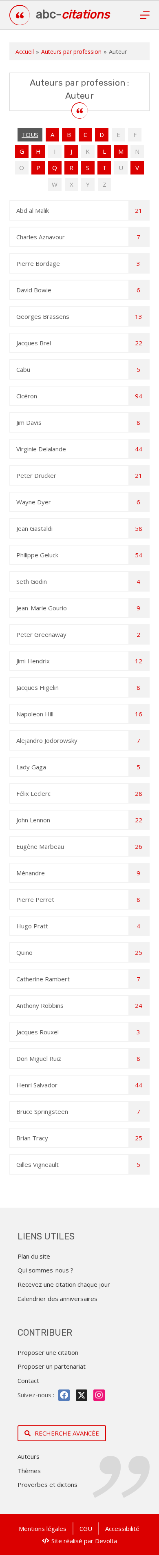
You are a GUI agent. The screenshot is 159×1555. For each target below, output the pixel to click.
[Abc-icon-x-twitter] (81, 1395)
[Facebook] (64, 1395)
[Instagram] (99, 1395)
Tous (30, 134)
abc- (73, 14)
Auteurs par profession (71, 51)
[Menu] (145, 15)
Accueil (24, 51)
